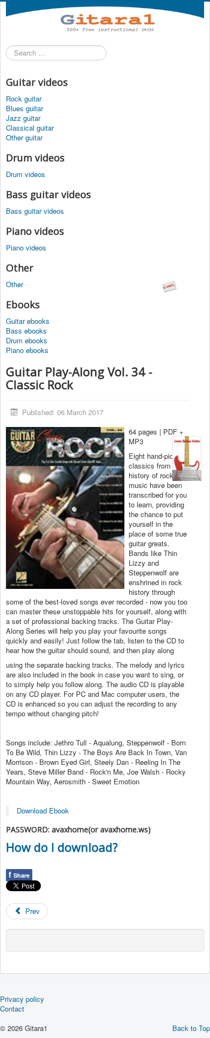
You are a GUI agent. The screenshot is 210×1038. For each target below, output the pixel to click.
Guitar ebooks (28, 321)
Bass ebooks (26, 331)
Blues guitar (24, 108)
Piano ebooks (27, 350)
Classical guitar (30, 128)
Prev (31, 911)
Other (14, 284)
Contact (12, 1009)
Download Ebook (43, 810)
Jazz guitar (23, 118)
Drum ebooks (26, 340)
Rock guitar (23, 99)
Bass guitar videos (35, 211)
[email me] (169, 285)
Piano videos (26, 248)
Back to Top (191, 1028)
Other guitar (24, 138)
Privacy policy (22, 999)
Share (19, 874)
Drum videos (25, 174)
